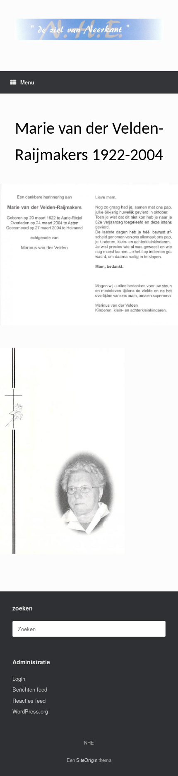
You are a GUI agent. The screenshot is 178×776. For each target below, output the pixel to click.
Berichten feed (29, 689)
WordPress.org (30, 711)
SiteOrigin (86, 760)
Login (18, 678)
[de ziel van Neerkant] (89, 29)
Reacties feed (29, 700)
